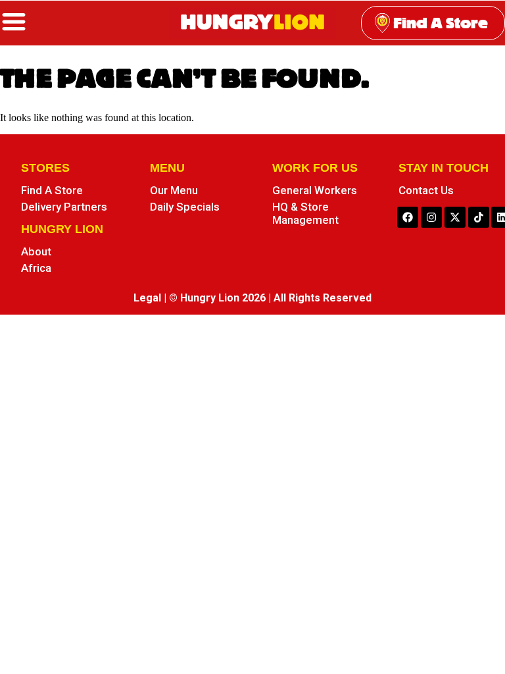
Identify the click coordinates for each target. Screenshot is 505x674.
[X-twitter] (455, 217)
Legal (147, 298)
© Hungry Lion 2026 (217, 298)
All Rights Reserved (323, 298)
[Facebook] (407, 217)
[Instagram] (431, 217)
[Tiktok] (478, 217)
